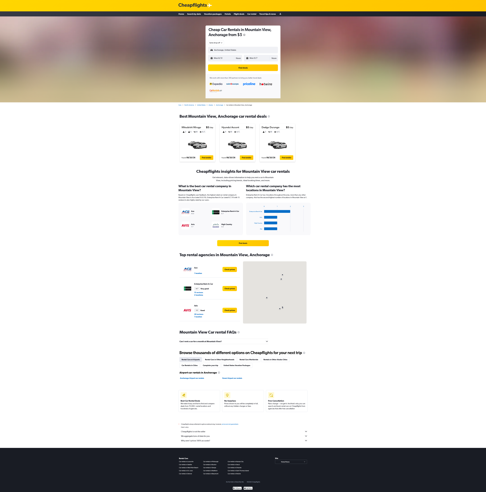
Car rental (251, 14)
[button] (244, 35)
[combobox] (216, 42)
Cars (179, 105)
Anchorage (219, 105)
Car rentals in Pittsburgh (210, 461)
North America (189, 105)
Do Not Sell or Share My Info (235, 482)
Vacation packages (213, 14)
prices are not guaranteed (230, 424)
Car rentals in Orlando (234, 467)
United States (201, 105)
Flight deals (239, 14)
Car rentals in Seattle (185, 464)
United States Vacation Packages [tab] (237, 365)
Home (181, 14)
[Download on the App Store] (248, 488)
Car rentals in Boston (209, 464)
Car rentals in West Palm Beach (188, 467)
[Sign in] (280, 14)
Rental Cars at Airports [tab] (191, 360)
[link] (243, 243)
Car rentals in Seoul (234, 464)
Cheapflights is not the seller (193, 431)
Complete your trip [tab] (210, 365)
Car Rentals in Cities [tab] (190, 365)
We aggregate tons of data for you (195, 436)
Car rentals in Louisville (186, 461)
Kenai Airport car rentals (232, 378)
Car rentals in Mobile (234, 474)
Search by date (194, 14)
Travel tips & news (267, 14)
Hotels (228, 14)
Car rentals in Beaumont (210, 474)
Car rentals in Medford (210, 471)
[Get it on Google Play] (237, 488)
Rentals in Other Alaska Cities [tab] (275, 360)
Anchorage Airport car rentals (192, 378)
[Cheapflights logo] (192, 5)
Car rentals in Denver (185, 474)
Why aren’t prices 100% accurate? (195, 440)
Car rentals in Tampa (209, 467)
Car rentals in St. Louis (186, 471)
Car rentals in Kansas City (236, 461)
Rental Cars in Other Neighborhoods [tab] (219, 360)
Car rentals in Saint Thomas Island (238, 471)
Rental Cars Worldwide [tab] (249, 360)
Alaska (211, 105)
